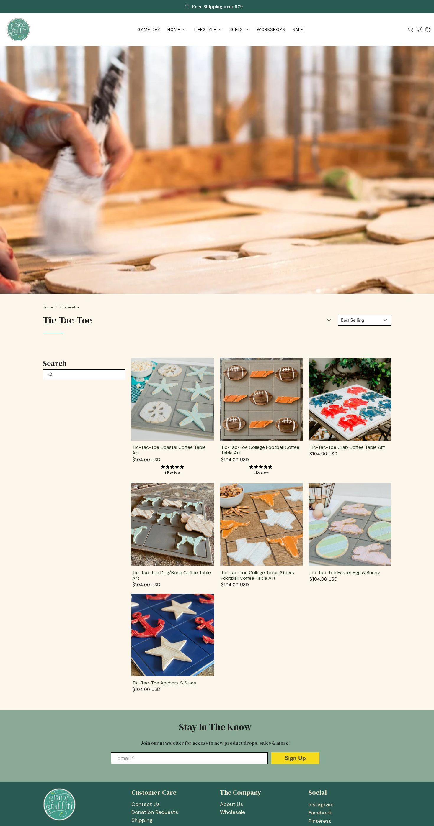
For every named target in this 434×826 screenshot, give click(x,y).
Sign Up (312, 425)
